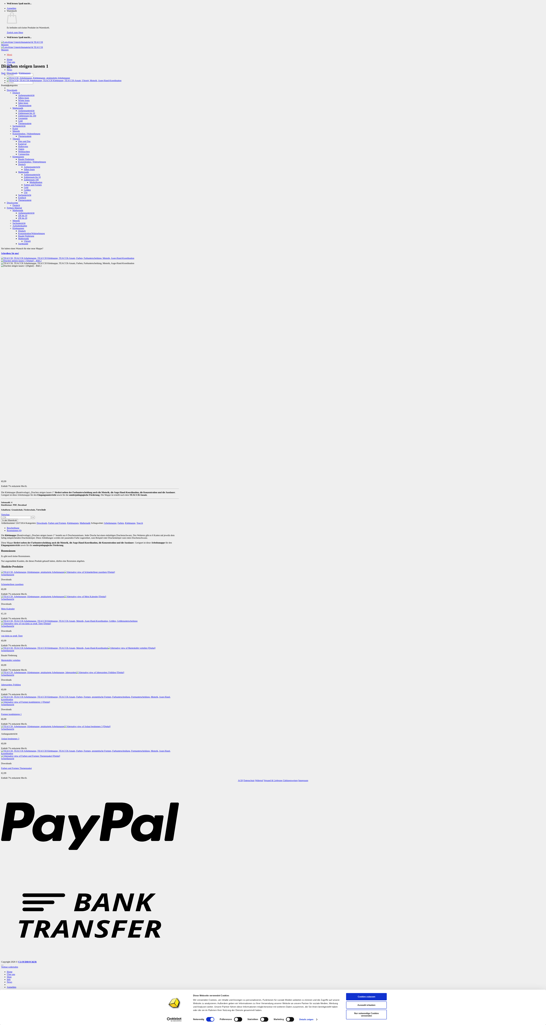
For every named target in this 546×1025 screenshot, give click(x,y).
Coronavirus (23, 154)
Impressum (303, 780)
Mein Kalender (8, 609)
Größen (27, 190)
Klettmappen (25, 73)
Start (3, 73)
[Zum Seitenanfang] (2, 965)
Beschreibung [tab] (13, 528)
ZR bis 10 (22, 215)
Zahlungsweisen (290, 780)
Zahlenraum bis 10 (26, 113)
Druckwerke (12, 203)
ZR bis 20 (22, 218)
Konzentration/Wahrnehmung (31, 233)
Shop (9, 977)
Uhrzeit (27, 241)
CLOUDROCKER (27, 962)
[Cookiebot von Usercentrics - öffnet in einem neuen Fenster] (174, 1019)
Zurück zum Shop (15, 32)
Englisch (22, 197)
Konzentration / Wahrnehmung (26, 133)
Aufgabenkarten (20, 226)
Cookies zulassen (366, 996)
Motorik (16, 131)
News (9, 70)
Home (9, 59)
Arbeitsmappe (110, 523)
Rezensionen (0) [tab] (14, 530)
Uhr (25, 192)
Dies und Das (24, 141)
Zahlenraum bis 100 (27, 116)
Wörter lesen (24, 100)
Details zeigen (306, 1019)
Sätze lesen (23, 103)
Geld (20, 121)
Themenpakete (24, 105)
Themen (16, 139)
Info (9, 979)
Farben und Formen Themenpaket (16, 768)
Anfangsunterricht (26, 95)
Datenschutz (249, 780)
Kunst (15, 128)
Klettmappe (130, 523)
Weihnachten (24, 151)
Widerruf (259, 780)
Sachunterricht (19, 126)
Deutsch (16, 93)
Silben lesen (23, 98)
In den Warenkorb (9, 520)
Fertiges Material (14, 208)
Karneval (22, 144)
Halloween (23, 146)
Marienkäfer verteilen (10, 660)
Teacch (139, 523)
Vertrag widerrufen (9, 967)
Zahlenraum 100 (31, 180)
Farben (121, 523)
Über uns (11, 62)
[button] (11, 8)
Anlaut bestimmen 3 (10, 738)
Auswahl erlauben (366, 1005)
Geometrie (23, 118)
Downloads (12, 73)
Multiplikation (36, 182)
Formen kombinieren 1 (11, 714)
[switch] (238, 1019)
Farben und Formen (33, 185)
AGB (240, 780)
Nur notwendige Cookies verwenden (366, 1014)
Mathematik (18, 108)
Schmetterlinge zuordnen (12, 584)
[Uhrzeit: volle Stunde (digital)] (64, 80)
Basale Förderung (26, 159)
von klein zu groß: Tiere (12, 636)
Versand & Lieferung (273, 780)
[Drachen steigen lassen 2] (38, 78)
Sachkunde (23, 243)
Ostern (21, 149)
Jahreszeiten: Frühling (11, 684)
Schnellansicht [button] (7, 574)
